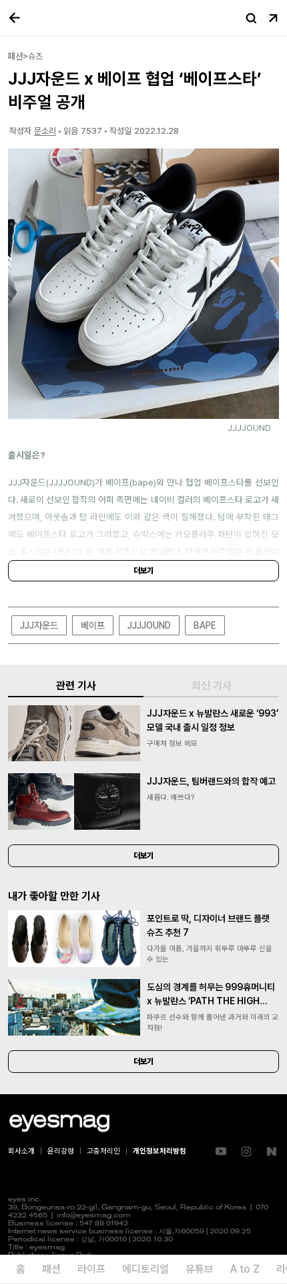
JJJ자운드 (39, 625)
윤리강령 (60, 1151)
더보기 (143, 570)
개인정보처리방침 (159, 1151)
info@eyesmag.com (94, 1215)
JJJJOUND (149, 625)
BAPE (205, 625)
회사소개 (21, 1151)
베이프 (93, 625)
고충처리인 (103, 1151)
